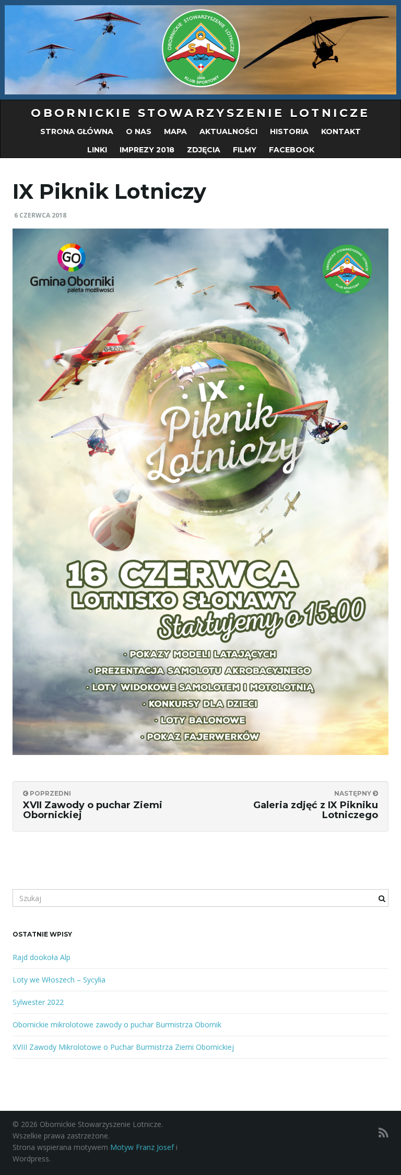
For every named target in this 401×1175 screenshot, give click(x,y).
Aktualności (228, 131)
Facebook (291, 149)
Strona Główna (76, 131)
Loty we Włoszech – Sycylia (59, 980)
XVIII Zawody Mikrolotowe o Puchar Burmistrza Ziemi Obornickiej (123, 1047)
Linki (97, 149)
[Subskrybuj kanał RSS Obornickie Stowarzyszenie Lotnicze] (383, 1132)
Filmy (244, 149)
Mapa (175, 131)
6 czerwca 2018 (40, 215)
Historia (289, 131)
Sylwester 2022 (38, 1002)
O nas (138, 131)
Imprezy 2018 (147, 149)
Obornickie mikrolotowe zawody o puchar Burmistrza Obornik (117, 1024)
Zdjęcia (203, 149)
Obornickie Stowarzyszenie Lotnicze (200, 113)
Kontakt (341, 131)
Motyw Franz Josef (142, 1147)
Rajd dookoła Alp (41, 957)
